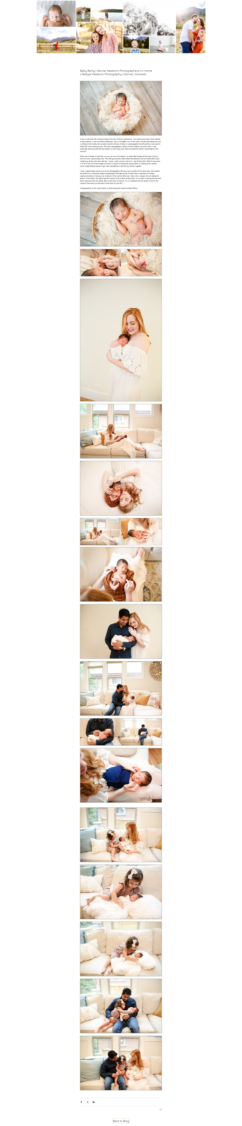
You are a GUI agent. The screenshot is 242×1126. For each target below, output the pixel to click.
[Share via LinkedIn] (93, 1102)
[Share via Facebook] (81, 1102)
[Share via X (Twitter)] (87, 1102)
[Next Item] (201, 26)
